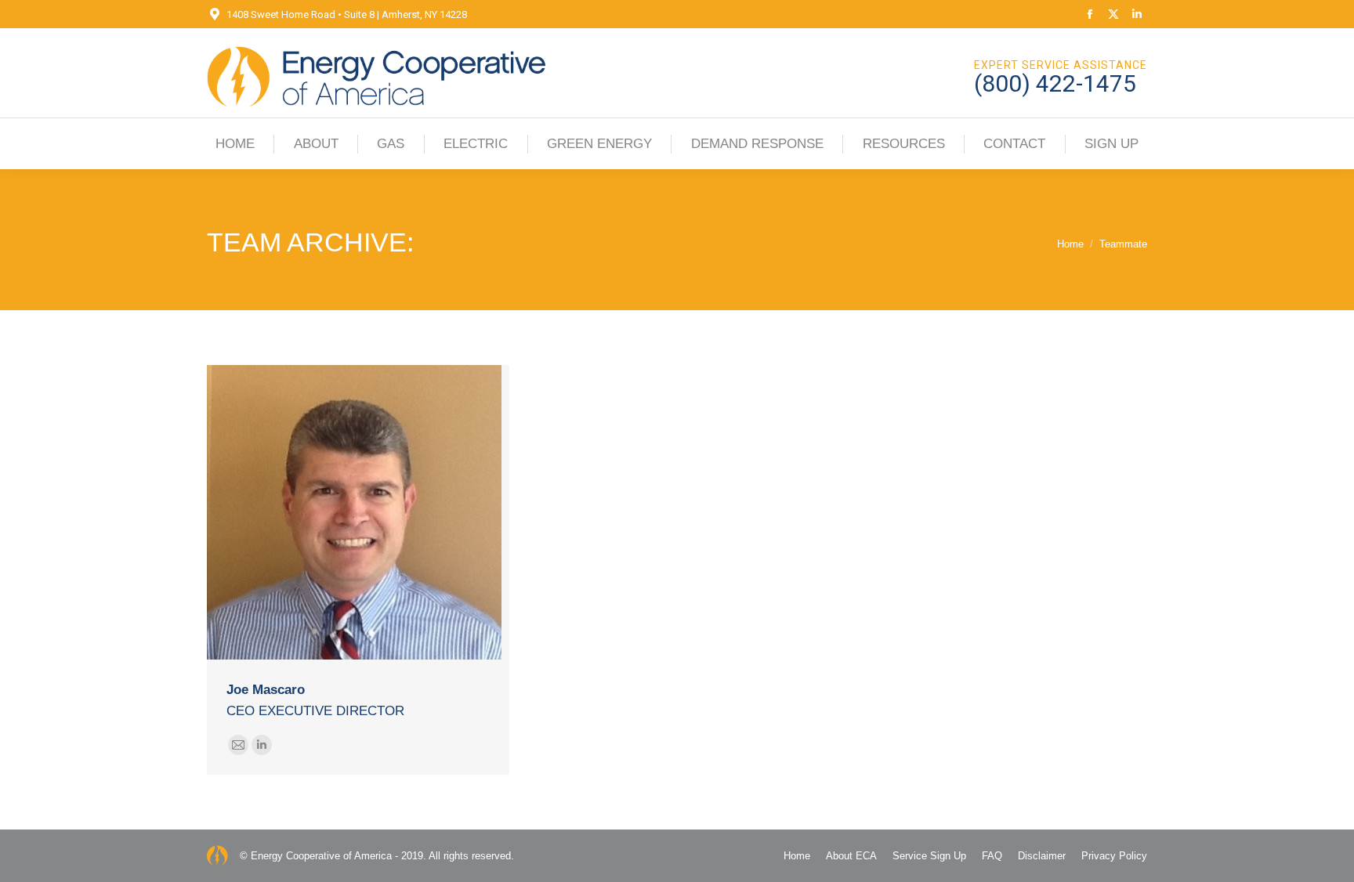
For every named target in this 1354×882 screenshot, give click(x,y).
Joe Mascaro (265, 689)
